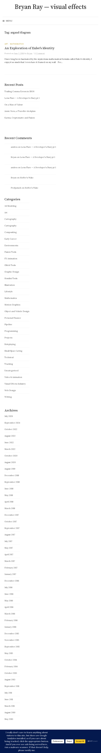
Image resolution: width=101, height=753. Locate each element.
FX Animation (10, 258)
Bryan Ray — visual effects (50, 7)
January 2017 (10, 574)
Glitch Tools (10, 265)
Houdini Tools (10, 278)
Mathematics (17, 44)
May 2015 (8, 653)
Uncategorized (11, 370)
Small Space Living (13, 351)
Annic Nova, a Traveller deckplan (20, 111)
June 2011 (8, 699)
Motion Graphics (12, 304)
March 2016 (9, 613)
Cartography (10, 219)
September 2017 (12, 528)
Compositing (10, 232)
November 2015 (11, 640)
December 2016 (11, 581)
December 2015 (11, 633)
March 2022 (9, 449)
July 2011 (8, 693)
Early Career (10, 239)
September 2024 (12, 423)
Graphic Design (11, 272)
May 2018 (8, 495)
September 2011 (11, 686)
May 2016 (8, 600)
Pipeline (8, 324)
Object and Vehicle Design (16, 311)
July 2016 (8, 587)
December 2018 (11, 475)
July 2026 (8, 416)
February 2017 (10, 567)
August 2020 (10, 462)
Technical (9, 357)
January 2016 (10, 627)
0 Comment (39, 53)
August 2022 (10, 436)
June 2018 (8, 488)
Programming (11, 331)
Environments (11, 245)
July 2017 (8, 541)
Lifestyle (8, 291)
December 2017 (11, 515)
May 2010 (8, 719)
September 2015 (12, 646)
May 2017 (8, 548)
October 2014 (10, 660)
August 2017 (9, 534)
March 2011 (9, 706)
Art (6, 44)
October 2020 (10, 455)
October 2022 (10, 429)
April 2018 (8, 501)
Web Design (10, 390)
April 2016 (8, 607)
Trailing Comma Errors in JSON (19, 91)
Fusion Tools (10, 252)
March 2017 (9, 561)
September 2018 (12, 482)
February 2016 (11, 620)
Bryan (13, 157)
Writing (8, 397)
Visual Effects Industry (15, 384)
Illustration (9, 285)
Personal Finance (12, 318)
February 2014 (11, 666)
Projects (8, 337)
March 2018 (9, 508)
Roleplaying (10, 344)
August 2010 (9, 712)
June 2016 (8, 594)
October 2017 (10, 521)
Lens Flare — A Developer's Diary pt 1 (21, 98)
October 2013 (10, 673)
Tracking (8, 364)
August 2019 (9, 469)
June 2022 (9, 442)
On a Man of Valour (13, 104)
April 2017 (8, 554)
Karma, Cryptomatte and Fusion (19, 117)
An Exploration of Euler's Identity (29, 48)
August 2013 (9, 679)
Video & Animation (13, 377)
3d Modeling (10, 206)
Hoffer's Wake (27, 177)
